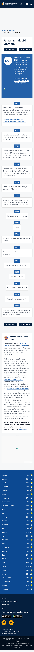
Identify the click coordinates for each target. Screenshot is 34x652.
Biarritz (4, 483)
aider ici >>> (22, 429)
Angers (4, 475)
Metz (3, 544)
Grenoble (5, 521)
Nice (3, 555)
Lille (3, 528)
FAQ (3, 608)
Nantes (4, 551)
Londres (4, 532)
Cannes (4, 494)
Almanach (12, 30)
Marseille (5, 540)
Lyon (3, 536)
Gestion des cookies (9, 634)
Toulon (4, 585)
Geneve (4, 517)
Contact (4, 598)
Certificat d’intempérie (9, 601)
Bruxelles (5, 490)
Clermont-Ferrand (8, 506)
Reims (4, 566)
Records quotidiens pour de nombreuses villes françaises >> (21, 80)
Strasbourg (6, 582)
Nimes (4, 559)
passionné (24, 346)
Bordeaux (5, 487)
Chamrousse (6, 502)
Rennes (4, 570)
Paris (3, 563)
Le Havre (5, 525)
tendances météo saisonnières (18, 389)
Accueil (4, 30)
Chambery (5, 498)
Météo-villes (6, 605)
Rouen (4, 574)
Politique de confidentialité (11, 631)
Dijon (3, 509)
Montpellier (6, 547)
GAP (3, 513)
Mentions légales (8, 629)
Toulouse (5, 589)
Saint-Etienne (6, 578)
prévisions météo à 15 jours (13, 379)
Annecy (4, 479)
